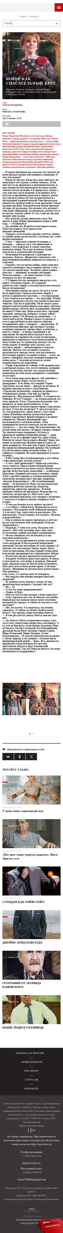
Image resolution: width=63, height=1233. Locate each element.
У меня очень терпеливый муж (22, 811)
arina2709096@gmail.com (31, 1179)
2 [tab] (32, 733)
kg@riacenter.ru (31, 1163)
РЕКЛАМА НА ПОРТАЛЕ (30, 1053)
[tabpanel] (31, 700)
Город (8, 23)
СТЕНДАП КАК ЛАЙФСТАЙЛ (23, 902)
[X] (31, 756)
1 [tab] (30, 733)
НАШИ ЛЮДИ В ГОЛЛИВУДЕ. (23, 1027)
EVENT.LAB (31, 1080)
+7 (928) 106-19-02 (31, 1156)
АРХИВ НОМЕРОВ (31, 1062)
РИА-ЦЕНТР (31, 1071)
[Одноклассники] (19, 756)
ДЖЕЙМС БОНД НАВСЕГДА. (22, 942)
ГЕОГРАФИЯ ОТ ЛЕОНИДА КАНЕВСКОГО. (21, 985)
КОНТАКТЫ (31, 1088)
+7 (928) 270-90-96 (31, 1172)
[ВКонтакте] (8, 756)
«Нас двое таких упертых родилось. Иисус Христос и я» (30, 856)
